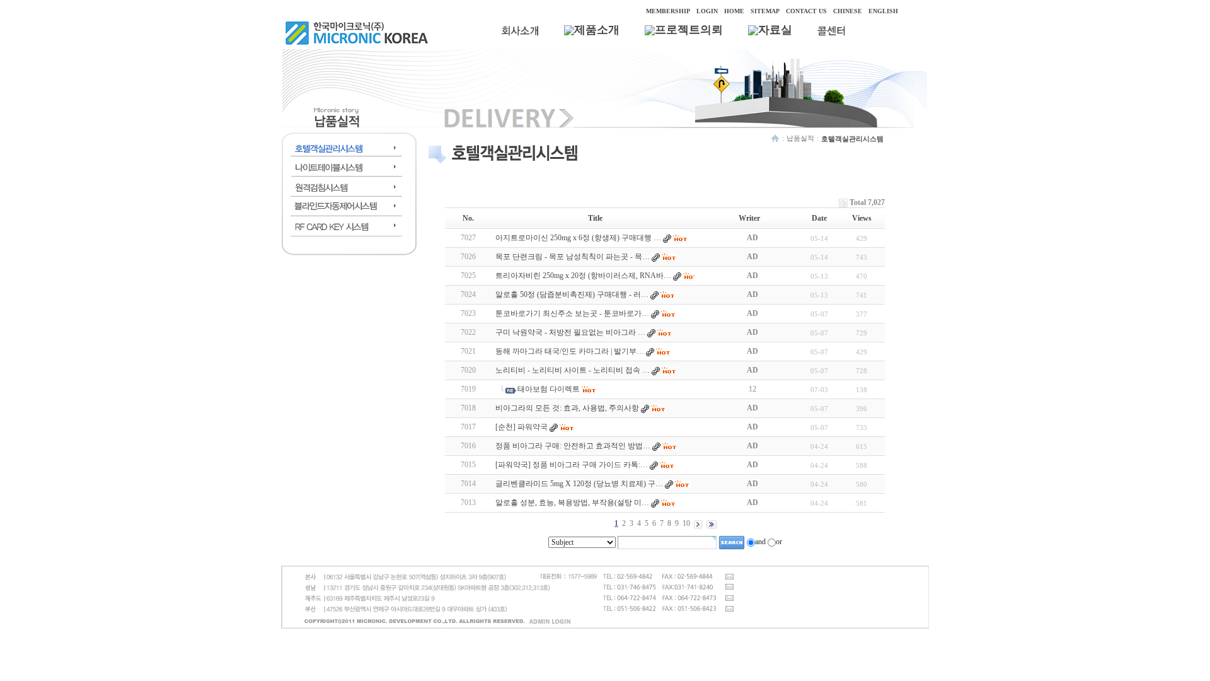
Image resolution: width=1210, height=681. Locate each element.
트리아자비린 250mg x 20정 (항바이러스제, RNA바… (583, 275)
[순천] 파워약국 (521, 426)
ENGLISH (883, 11)
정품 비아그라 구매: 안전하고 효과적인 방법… (572, 445)
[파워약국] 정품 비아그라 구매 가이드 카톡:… (571, 464)
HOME (734, 11)
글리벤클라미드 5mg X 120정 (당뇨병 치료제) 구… (579, 483)
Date (819, 218)
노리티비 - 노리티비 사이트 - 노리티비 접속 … (572, 370)
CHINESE (847, 11)
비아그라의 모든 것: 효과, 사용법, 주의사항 (567, 408)
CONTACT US (806, 11)
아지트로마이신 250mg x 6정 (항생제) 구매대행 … (578, 237)
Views (862, 218)
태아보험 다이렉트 (548, 389)
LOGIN (707, 11)
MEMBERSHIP (668, 11)
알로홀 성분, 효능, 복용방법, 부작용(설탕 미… (572, 502)
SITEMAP (765, 11)
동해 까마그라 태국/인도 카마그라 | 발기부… (569, 351)
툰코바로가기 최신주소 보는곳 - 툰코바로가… (572, 313)
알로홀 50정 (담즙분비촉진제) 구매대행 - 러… (571, 294)
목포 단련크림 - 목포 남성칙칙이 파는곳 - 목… (572, 256)
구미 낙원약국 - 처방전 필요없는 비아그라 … (570, 332)
